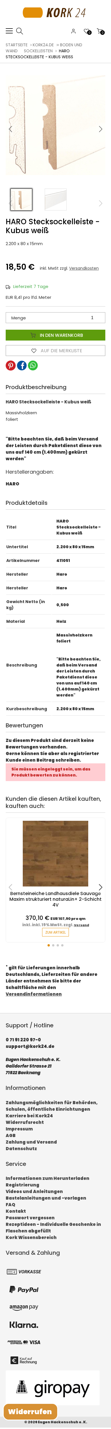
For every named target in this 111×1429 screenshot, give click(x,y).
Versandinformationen (34, 994)
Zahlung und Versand (31, 1142)
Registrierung (22, 1185)
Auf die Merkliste (61, 350)
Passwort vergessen (30, 1218)
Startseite (17, 45)
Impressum (19, 1129)
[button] (101, 129)
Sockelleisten (38, 51)
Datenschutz (21, 1149)
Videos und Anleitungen (34, 1191)
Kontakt (16, 1211)
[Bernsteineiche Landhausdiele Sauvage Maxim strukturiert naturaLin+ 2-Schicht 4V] (55, 888)
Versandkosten (84, 268)
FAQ (10, 1205)
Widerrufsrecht (25, 1122)
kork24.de (43, 45)
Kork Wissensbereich (31, 1237)
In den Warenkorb (61, 335)
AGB (11, 1135)
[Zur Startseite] (55, 24)
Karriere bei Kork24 (29, 1116)
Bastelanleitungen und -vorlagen (46, 1198)
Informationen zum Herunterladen (47, 1178)
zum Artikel (55, 932)
